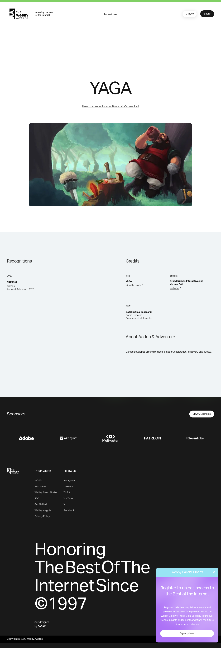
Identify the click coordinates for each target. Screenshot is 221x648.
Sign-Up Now (187, 633)
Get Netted (41, 504)
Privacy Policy (42, 516)
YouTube (68, 498)
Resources (40, 486)
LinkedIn (68, 486)
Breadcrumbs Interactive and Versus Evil (110, 106)
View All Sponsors (202, 414)
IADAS (38, 480)
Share (207, 14)
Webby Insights (43, 510)
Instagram (69, 480)
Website (174, 288)
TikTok (67, 492)
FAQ (37, 498)
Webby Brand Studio (46, 492)
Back (191, 14)
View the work (133, 285)
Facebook (69, 510)
